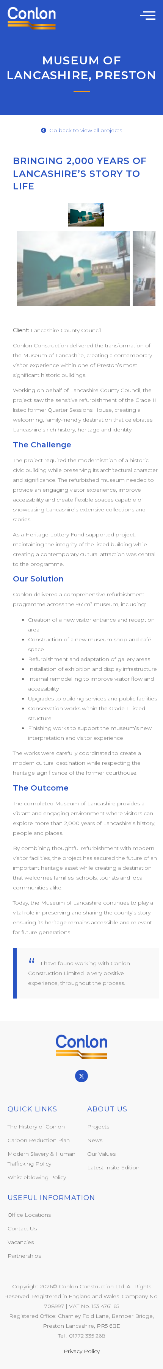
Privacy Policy (82, 1351)
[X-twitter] (81, 1076)
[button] (147, 15)
